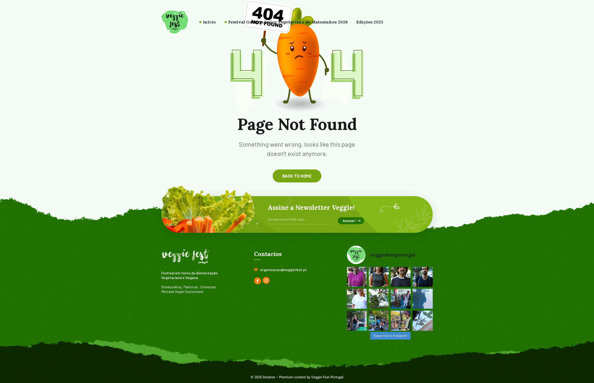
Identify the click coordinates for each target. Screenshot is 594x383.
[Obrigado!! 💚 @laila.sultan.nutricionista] (379, 277)
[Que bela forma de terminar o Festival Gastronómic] (401, 299)
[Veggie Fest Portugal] (174, 22)
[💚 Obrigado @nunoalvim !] (423, 277)
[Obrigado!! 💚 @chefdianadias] (357, 277)
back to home (297, 176)
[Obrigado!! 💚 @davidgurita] (401, 277)
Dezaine (269, 377)
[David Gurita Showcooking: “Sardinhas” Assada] (401, 321)
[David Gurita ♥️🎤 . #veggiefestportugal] (423, 299)
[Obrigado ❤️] (357, 299)
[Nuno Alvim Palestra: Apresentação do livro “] (357, 321)
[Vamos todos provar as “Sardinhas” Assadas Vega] (379, 321)
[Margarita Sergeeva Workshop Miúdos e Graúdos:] (423, 321)
